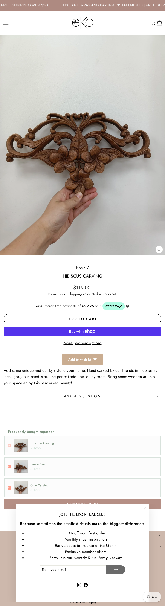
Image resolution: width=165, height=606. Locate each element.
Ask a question (82, 396)
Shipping (75, 294)
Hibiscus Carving (42, 443)
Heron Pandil (39, 464)
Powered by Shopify (82, 602)
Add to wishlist (79, 359)
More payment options (83, 343)
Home (81, 267)
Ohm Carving (39, 485)
